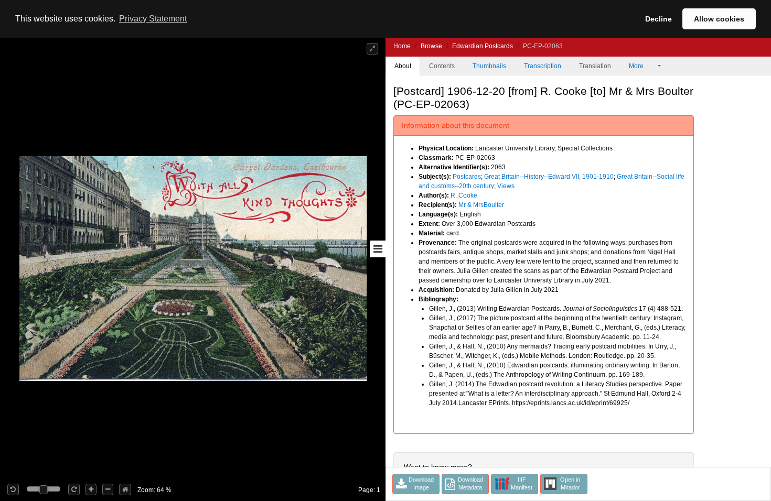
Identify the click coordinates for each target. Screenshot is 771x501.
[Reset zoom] (125, 489)
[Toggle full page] (372, 49)
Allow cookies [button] (719, 19)
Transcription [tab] (542, 66)
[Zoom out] (107, 489)
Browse (431, 46)
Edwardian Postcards (482, 46)
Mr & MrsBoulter (481, 205)
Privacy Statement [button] (153, 18)
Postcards (467, 176)
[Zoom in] (91, 489)
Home (402, 46)
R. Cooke (464, 195)
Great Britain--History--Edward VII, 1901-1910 (549, 176)
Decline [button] (658, 19)
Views (506, 186)
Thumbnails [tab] (489, 66)
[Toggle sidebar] (377, 249)
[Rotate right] (74, 489)
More (637, 66)
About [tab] (402, 66)
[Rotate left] (13, 489)
